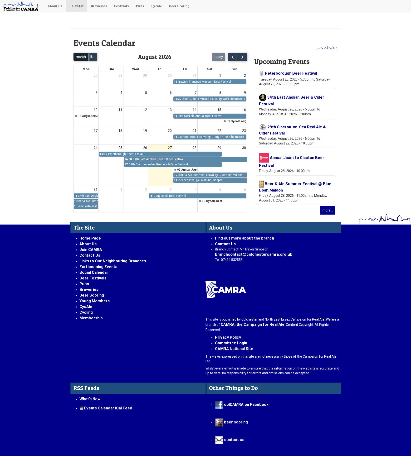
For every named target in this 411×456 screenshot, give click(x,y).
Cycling (86, 312)
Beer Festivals (92, 278)
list (92, 57)
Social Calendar (93, 272)
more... (328, 210)
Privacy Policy (228, 337)
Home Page (90, 238)
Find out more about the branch (244, 238)
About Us (55, 6)
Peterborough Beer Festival (291, 73)
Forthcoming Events (98, 266)
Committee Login (231, 343)
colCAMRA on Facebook (246, 404)
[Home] (22, 6)
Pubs (140, 6)
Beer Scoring (179, 6)
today (218, 57)
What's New (89, 398)
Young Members (94, 300)
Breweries (99, 6)
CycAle (156, 6)
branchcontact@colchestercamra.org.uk (255, 254)
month (81, 57)
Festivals (121, 6)
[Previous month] (233, 57)
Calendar (76, 6)
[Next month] (242, 57)
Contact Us (89, 255)
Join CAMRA (90, 249)
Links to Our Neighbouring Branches (112, 261)
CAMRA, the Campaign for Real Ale (252, 324)
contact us (233, 439)
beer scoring (235, 422)
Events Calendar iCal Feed (108, 408)
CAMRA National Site (234, 348)
